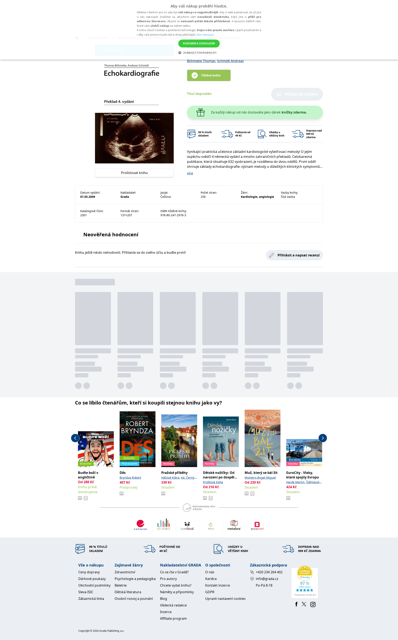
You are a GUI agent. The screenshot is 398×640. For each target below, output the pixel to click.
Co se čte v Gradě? (174, 572)
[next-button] (322, 438)
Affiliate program (173, 618)
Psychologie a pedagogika (135, 578)
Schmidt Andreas (230, 61)
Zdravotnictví (125, 572)
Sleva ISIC (85, 592)
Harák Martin (295, 482)
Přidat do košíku (301, 94)
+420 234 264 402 (269, 572)
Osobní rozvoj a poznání (134, 598)
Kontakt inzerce (217, 585)
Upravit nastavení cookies (225, 598)
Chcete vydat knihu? (175, 585)
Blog (163, 598)
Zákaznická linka (91, 598)
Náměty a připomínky (177, 592)
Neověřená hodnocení (110, 234)
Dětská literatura (128, 592)
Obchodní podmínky (94, 585)
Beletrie (121, 585)
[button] (198, 53)
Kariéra (211, 578)
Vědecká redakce (173, 605)
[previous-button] (75, 438)
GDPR (209, 592)
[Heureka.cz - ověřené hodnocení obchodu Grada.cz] (305, 582)
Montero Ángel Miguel (260, 477)
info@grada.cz (267, 578)
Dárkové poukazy (92, 578)
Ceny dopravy (89, 572)
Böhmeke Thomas (201, 61)
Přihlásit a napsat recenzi (299, 255)
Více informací (205, 34)
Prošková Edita (213, 482)
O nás (209, 572)
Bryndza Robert (130, 477)
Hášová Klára (170, 477)
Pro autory (168, 578)
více (190, 173)
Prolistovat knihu (134, 172)
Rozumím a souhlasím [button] (199, 43)
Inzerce (166, 612)
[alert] (199, 30)
